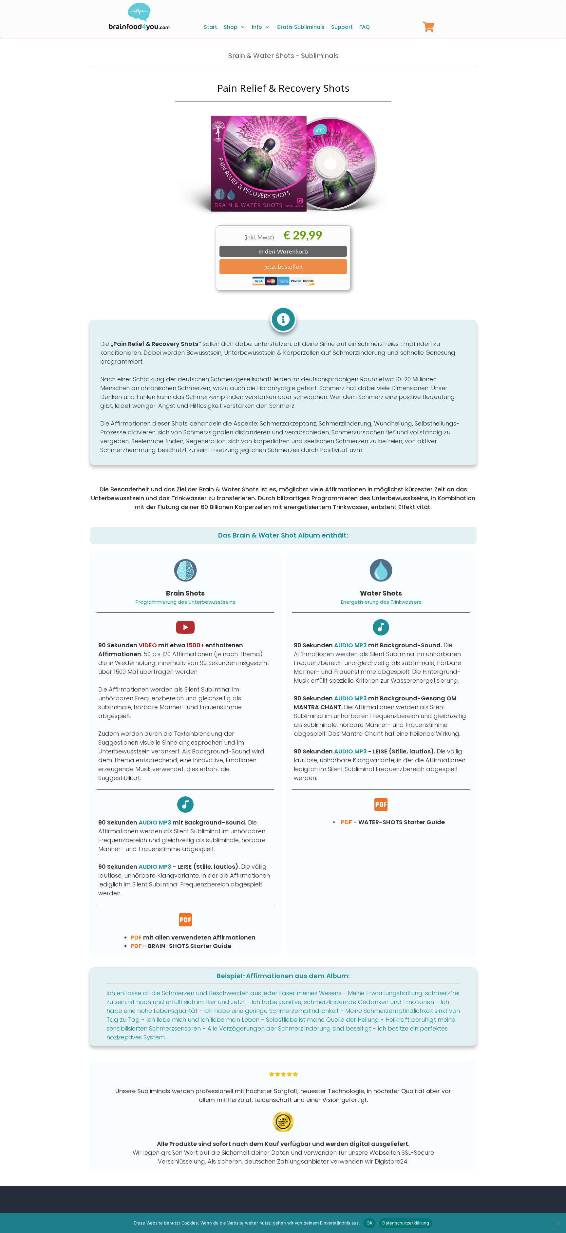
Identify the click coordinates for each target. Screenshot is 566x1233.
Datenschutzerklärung (405, 1222)
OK (370, 1222)
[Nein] (558, 1223)
